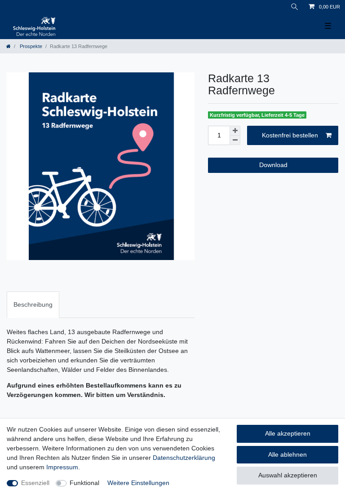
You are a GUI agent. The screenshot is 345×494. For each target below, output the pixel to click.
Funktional (84, 482)
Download (273, 164)
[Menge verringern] (235, 140)
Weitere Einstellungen (138, 482)
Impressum (62, 467)
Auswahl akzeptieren (287, 475)
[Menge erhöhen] (235, 131)
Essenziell (35, 482)
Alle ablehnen (287, 454)
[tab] (33, 304)
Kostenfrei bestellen (290, 135)
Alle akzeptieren (287, 433)
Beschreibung (33, 304)
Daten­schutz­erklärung (184, 457)
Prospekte (30, 46)
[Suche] (295, 7)
